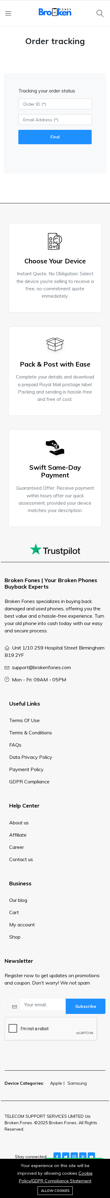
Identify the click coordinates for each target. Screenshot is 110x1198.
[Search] (101, 13)
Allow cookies (55, 1191)
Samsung (77, 1083)
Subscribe (85, 1006)
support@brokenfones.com (41, 667)
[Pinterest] (82, 1156)
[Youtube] (91, 1156)
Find (55, 137)
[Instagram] (74, 1156)
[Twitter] (65, 1156)
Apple (56, 1083)
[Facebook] (57, 1156)
